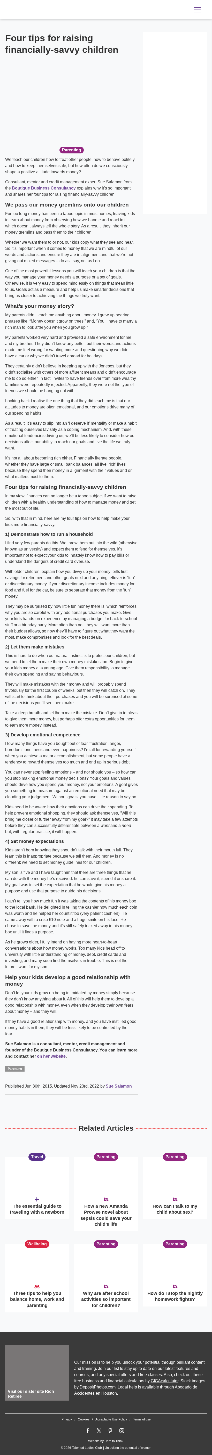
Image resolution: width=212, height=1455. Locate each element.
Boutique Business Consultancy (44, 188)
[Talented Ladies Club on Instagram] (122, 1431)
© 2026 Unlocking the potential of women (106, 1448)
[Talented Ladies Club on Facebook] (88, 1431)
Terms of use (142, 1419)
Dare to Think (113, 1441)
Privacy (67, 1419)
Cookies (83, 1419)
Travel (37, 1157)
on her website (51, 1056)
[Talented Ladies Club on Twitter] (99, 1431)
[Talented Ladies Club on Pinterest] (110, 1431)
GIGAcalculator (164, 1381)
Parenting (71, 150)
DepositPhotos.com (98, 1387)
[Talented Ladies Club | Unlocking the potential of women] (59, 10)
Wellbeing (37, 1244)
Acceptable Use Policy (111, 1419)
